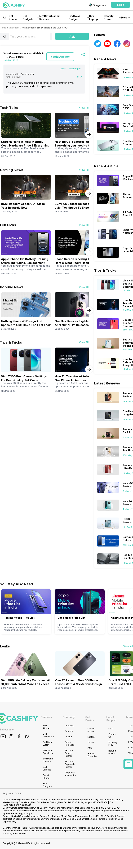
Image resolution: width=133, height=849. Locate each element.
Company (69, 717)
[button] (120, 5)
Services (46, 717)
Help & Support (111, 719)
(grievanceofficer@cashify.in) (18, 813)
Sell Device (89, 719)
